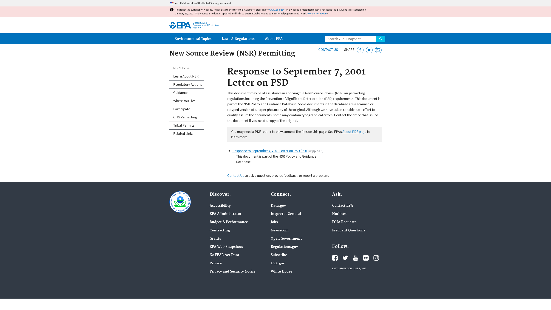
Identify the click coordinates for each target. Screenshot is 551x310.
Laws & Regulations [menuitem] (238, 39)
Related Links (183, 133)
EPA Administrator (225, 214)
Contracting (220, 230)
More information (317, 13)
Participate (181, 109)
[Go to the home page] (180, 25)
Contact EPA (342, 206)
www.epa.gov (277, 9)
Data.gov (278, 206)
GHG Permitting (185, 117)
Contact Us (328, 49)
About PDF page (354, 131)
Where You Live (184, 100)
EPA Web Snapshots (226, 247)
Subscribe (279, 255)
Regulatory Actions (187, 84)
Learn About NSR (186, 76)
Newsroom (280, 230)
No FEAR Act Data (224, 255)
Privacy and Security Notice (232, 272)
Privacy (216, 263)
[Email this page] (378, 50)
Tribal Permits (183, 125)
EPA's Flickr (366, 258)
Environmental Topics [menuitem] (193, 39)
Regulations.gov (284, 247)
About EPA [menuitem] (274, 39)
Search (380, 39)
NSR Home (181, 68)
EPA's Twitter (345, 258)
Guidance (180, 92)
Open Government (286, 239)
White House (281, 272)
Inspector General (286, 214)
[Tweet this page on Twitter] (369, 50)
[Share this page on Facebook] (360, 50)
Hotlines (339, 214)
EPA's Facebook (335, 258)
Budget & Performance (229, 222)
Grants (215, 239)
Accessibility (220, 206)
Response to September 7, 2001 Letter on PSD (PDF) (270, 150)
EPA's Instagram (376, 258)
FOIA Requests (344, 222)
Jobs (274, 222)
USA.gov (278, 263)
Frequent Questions (348, 230)
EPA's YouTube (355, 258)
